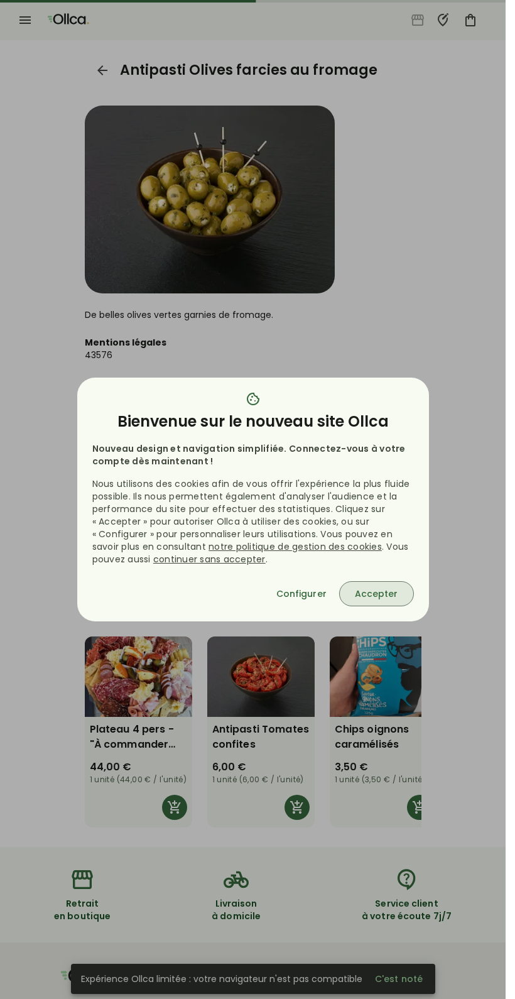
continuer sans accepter (209, 559)
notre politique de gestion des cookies (295, 546)
